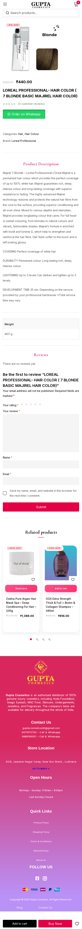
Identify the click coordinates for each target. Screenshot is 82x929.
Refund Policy (41, 850)
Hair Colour (32, 134)
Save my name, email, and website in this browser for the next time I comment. (43, 493)
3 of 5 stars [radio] (32, 405)
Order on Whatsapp (26, 114)
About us (41, 860)
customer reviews (31, 103)
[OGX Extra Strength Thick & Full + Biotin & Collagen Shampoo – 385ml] (61, 563)
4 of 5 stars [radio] (36, 405)
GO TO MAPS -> (41, 768)
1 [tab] (31, 639)
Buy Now (55, 924)
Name (7, 457)
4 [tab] (49, 639)
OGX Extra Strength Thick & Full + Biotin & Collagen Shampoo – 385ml (60, 604)
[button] (24, 114)
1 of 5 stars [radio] (22, 405)
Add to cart (19, 923)
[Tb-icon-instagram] (45, 878)
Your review (11, 411)
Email (7, 474)
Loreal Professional (24, 140)
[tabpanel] (21, 589)
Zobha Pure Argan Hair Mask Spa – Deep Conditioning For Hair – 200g (21, 604)
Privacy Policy (41, 822)
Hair (20, 134)
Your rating (10, 405)
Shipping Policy (41, 832)
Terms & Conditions (41, 841)
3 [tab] (43, 639)
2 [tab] (37, 639)
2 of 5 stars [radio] (27, 405)
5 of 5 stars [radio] (41, 405)
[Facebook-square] (37, 878)
